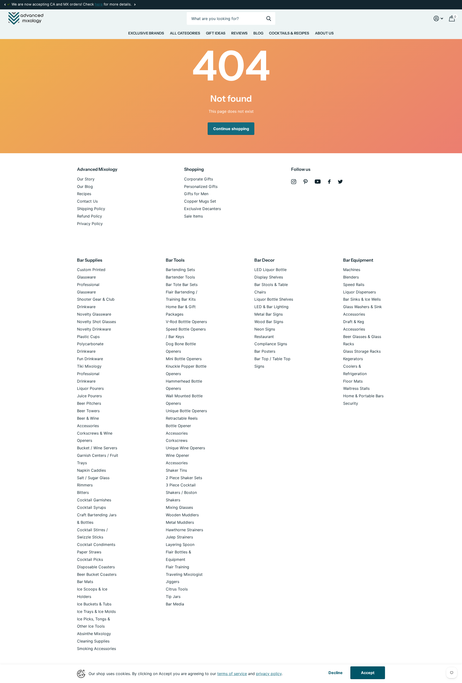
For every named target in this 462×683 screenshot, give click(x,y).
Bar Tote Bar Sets (182, 284)
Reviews (239, 33)
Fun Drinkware (90, 358)
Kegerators (353, 358)
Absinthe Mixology (94, 633)
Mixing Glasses (179, 507)
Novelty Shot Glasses (96, 321)
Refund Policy (89, 216)
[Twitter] (340, 182)
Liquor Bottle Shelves (273, 299)
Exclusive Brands (146, 33)
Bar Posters (264, 351)
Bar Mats (85, 581)
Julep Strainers (179, 537)
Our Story (86, 179)
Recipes (84, 193)
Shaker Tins (176, 470)
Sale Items (193, 216)
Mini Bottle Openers (184, 358)
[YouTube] (318, 181)
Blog (258, 33)
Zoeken (268, 18)
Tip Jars (173, 596)
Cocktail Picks (90, 559)
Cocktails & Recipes (289, 33)
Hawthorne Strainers (184, 529)
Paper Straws (89, 552)
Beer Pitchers (89, 403)
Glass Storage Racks (362, 351)
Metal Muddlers (180, 522)
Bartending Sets (180, 269)
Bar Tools (175, 260)
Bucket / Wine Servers (97, 447)
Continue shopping (231, 128)
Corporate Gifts (198, 179)
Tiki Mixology (89, 366)
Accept (367, 672)
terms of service (232, 673)
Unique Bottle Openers (186, 410)
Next (135, 5)
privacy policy (269, 673)
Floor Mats (353, 381)
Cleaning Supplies (93, 641)
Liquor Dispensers (359, 292)
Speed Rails (353, 284)
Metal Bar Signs (268, 314)
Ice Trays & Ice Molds (96, 611)
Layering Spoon (180, 544)
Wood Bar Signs (268, 321)
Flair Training (177, 566)
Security (350, 403)
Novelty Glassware (94, 314)
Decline (335, 672)
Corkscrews (176, 440)
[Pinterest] (305, 181)
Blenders (351, 277)
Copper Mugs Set (200, 201)
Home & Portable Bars (363, 395)
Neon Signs (264, 329)
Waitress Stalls (356, 388)
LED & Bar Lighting (271, 306)
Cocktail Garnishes (94, 499)
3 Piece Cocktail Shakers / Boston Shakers (181, 492)
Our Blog (85, 186)
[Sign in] (438, 18)
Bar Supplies (89, 260)
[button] (4, 4)
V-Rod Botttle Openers (186, 321)
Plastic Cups (88, 336)
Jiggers (172, 581)
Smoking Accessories (96, 648)
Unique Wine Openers (185, 447)
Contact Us (87, 201)
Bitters (83, 492)
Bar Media (175, 604)
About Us (324, 33)
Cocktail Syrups (91, 507)
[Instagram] (293, 181)
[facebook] (329, 181)
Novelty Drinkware (94, 329)
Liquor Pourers (90, 388)
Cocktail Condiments (96, 544)
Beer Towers (88, 410)
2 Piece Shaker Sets (184, 477)
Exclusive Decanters (202, 208)
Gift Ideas (215, 33)
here (99, 4)
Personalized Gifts (201, 186)
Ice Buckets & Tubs (94, 604)
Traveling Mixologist (184, 574)
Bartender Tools (180, 277)
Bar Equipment (358, 260)
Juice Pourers (89, 395)
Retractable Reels (182, 418)
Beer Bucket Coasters (96, 574)
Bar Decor (264, 260)
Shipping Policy (91, 208)
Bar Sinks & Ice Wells (362, 299)
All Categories (185, 33)
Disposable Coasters (96, 566)
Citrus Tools (177, 589)
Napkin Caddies (91, 470)
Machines (351, 269)
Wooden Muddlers (182, 514)
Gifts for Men (196, 193)
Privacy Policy (90, 223)
